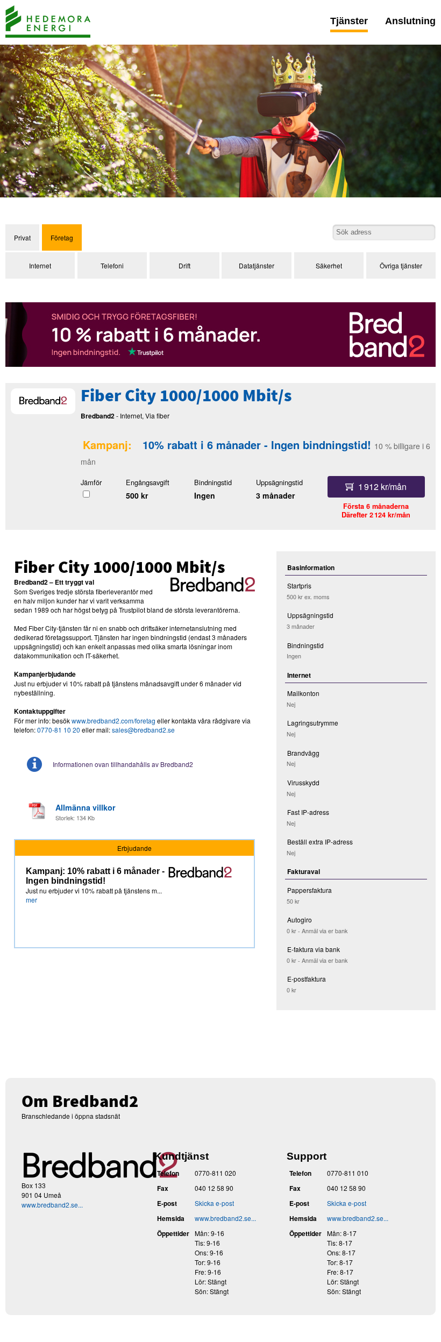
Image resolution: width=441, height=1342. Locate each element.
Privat (22, 237)
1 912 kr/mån (382, 486)
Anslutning (410, 21)
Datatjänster (256, 265)
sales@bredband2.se (143, 729)
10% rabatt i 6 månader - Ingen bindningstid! (257, 444)
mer (31, 899)
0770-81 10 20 (58, 729)
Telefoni (112, 265)
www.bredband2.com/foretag (113, 720)
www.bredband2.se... (52, 1204)
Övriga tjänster (401, 265)
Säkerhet (329, 265)
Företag (62, 237)
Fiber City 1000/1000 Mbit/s (186, 397)
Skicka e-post (214, 1203)
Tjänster (349, 21)
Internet (40, 265)
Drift (184, 265)
